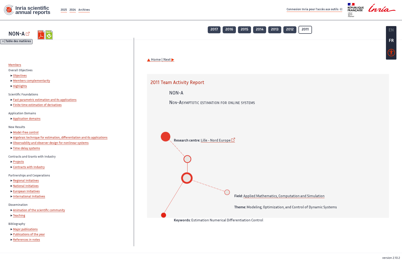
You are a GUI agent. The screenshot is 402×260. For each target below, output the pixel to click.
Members (14, 65)
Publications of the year (29, 234)
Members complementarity (31, 81)
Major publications (25, 229)
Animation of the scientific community (39, 210)
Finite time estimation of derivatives (37, 105)
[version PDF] (42, 35)
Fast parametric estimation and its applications (45, 100)
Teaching (19, 215)
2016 (229, 29)
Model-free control (26, 132)
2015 (244, 29)
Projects (18, 162)
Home (155, 59)
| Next (166, 59)
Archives (84, 10)
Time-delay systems (26, 148)
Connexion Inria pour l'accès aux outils (313, 10)
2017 (214, 29)
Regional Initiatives (26, 180)
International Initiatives (29, 196)
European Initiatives (26, 191)
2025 (64, 10)
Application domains (26, 119)
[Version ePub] (50, 35)
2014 (259, 29)
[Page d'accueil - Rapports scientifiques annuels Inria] (30, 10)
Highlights (20, 86)
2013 (274, 29)
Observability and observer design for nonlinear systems (51, 143)
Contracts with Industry (29, 167)
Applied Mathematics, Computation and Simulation (284, 196)
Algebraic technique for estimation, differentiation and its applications (60, 137)
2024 (73, 10)
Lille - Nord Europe (216, 140)
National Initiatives (26, 186)
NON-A (16, 34)
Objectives (20, 75)
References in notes (26, 240)
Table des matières (18, 42)
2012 (290, 29)
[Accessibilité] (391, 54)
